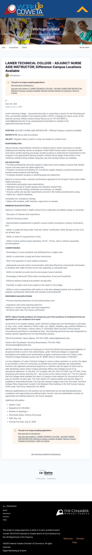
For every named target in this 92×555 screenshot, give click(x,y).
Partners (6, 517)
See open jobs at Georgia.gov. (22, 85)
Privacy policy (40, 478)
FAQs (5, 520)
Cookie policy (51, 478)
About (5, 510)
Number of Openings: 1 (18, 411)
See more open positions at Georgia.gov (46, 454)
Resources (6, 513)
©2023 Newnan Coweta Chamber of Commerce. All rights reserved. (27, 545)
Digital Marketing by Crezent (14, 550)
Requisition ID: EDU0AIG (19, 408)
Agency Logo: (15, 404)
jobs (3, 47)
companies (13, 47)
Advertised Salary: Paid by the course (25, 415)
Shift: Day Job (15, 418)
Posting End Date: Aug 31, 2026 (22, 422)
